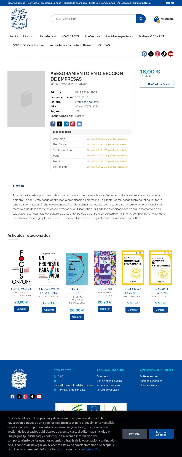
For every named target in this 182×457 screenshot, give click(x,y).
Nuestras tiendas (51, 3)
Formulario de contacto (71, 389)
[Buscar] (141, 18)
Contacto (33, 3)
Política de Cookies (108, 389)
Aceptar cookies (161, 434)
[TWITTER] (151, 54)
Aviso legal (103, 376)
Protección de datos (108, 385)
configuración (90, 449)
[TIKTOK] (164, 54)
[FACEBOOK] (144, 54)
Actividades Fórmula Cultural (134, 3)
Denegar (135, 433)
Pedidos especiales (151, 380)
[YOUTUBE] (170, 54)
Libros (28, 36)
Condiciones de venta (109, 380)
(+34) (60, 376)
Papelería (47, 36)
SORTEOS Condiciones (102, 3)
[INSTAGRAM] (157, 54)
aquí (60, 449)
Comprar (21, 309)
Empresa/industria (87, 102)
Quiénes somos (16, 3)
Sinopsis (18, 185)
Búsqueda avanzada (75, 3)
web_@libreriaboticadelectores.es (73, 385)
